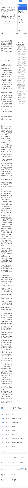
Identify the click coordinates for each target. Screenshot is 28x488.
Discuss (19, 31)
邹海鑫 (25, 11)
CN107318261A (2, 434)
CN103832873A (2, 418)
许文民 (20, 11)
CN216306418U (2, 427)
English (22, 10)
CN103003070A (2, 419)
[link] (2, 470)
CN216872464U (2, 442)
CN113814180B (2, 435)
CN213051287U (2, 430)
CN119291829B (2, 439)
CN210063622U (2, 447)
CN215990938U (2, 446)
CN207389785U (2, 426)
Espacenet (22, 30)
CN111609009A (2, 408)
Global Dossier (24, 30)
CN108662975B (2, 422)
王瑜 (21, 11)
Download (23, 468)
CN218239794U (2, 438)
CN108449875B (2, 415)
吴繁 (22, 11)
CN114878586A (2, 431)
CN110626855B (2, 423)
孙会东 (24, 11)
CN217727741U (2, 443)
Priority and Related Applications (23, 29)
